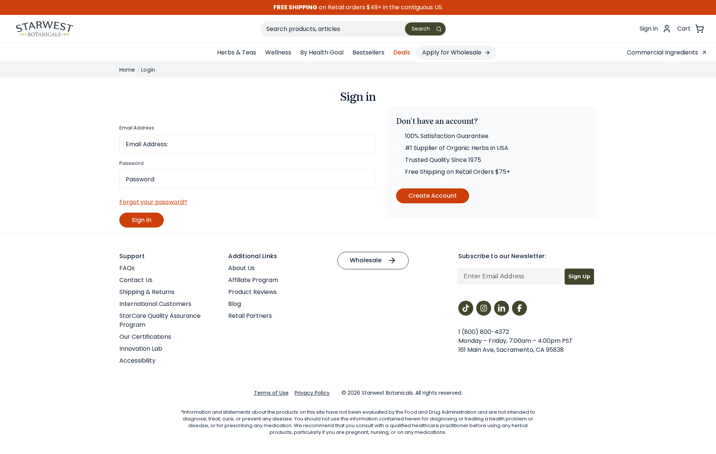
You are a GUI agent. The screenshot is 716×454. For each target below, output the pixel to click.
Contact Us (136, 280)
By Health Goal (321, 52)
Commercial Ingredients (662, 52)
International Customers (155, 304)
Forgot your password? (153, 202)
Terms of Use (271, 393)
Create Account (432, 195)
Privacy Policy (312, 393)
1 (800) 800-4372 (483, 332)
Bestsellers (368, 52)
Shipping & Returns (147, 292)
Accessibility (137, 360)
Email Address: (137, 127)
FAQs (127, 268)
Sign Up (579, 276)
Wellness (278, 52)
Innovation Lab (140, 348)
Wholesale (365, 260)
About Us (241, 268)
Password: (132, 163)
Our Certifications (145, 336)
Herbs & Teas (236, 52)
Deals (401, 52)
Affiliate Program (253, 280)
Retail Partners (250, 315)
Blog (234, 304)
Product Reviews (252, 292)
